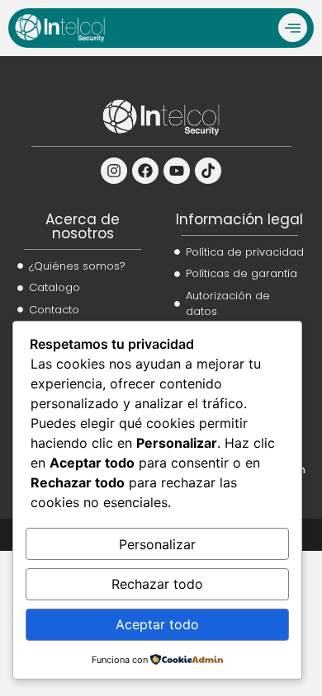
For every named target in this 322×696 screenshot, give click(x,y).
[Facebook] (145, 171)
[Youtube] (176, 171)
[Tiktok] (208, 171)
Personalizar (157, 544)
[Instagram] (114, 171)
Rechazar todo (157, 584)
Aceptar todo (157, 624)
